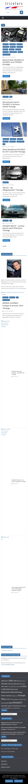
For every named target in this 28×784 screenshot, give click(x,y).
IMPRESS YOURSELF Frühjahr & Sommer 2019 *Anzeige (12, 305)
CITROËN (23, 686)
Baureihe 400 (5, 220)
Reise (11, 96)
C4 (12, 686)
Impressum (4, 761)
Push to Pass (22, 706)
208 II (11, 680)
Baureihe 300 (19, 44)
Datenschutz (4, 764)
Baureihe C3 (5, 49)
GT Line (12, 699)
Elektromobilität (6, 695)
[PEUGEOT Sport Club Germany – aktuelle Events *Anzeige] (5, 373)
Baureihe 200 (5, 44)
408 (25, 681)
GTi (8, 699)
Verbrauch (12, 708)
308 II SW (22, 681)
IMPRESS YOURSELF (18, 699)
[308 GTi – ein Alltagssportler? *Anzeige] (14, 173)
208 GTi (6, 681)
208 (2, 681)
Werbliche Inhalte (10, 664)
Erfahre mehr (18, 781)
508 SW (10, 684)
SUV (4, 708)
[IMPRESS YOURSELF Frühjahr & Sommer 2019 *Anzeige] (14, 293)
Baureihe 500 (12, 46)
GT (6, 699)
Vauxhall (7, 708)
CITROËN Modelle (20, 141)
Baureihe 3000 (5, 46)
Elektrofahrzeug (16, 692)
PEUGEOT (17, 702)
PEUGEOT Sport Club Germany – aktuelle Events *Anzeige (18, 373)
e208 (7, 689)
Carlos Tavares (16, 686)
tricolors (12, 751)
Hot (4, 144)
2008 (14, 684)
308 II (18, 681)
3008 (24, 684)
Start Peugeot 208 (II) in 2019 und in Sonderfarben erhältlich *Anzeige (18, 589)
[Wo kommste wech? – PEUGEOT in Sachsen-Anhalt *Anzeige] (14, 87)
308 (15, 681)
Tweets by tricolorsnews (7, 650)
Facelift (16, 695)
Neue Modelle (5, 703)
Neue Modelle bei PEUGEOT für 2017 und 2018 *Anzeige (14, 150)
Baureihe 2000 (12, 44)
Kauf (25, 699)
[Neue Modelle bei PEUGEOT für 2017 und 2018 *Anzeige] (14, 129)
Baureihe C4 (11, 49)
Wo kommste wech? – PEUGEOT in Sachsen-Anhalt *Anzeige (11, 104)
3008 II (3, 686)
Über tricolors (16, 288)
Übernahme (17, 708)
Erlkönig (13, 695)
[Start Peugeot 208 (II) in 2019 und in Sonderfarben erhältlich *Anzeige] (5, 589)
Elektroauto (5, 692)
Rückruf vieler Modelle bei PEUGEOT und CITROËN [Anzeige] (13, 62)
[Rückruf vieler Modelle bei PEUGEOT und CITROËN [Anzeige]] (14, 35)
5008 (6, 686)
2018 (17, 684)
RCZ (2, 708)
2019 (21, 684)
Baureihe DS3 (18, 49)
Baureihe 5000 (19, 46)
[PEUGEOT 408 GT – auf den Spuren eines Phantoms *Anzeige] (14, 211)
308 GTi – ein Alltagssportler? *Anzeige (13, 188)
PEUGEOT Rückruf (6, 54)
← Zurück (3, 246)
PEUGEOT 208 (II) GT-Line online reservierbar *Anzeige (19, 480)
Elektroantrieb (13, 689)
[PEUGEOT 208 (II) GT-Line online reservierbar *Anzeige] (5, 481)
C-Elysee (9, 686)
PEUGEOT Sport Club (8, 706)
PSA (16, 706)
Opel (11, 703)
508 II (6, 684)
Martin (14, 57)
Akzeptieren (9, 781)
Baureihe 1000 (5, 139)
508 (2, 684)
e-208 (3, 689)
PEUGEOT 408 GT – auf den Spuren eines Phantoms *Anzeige (13, 228)
